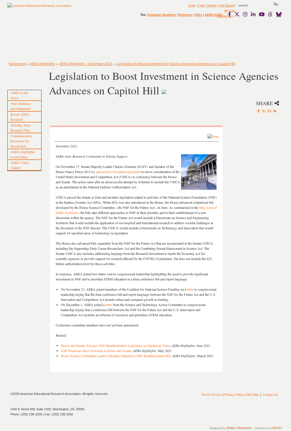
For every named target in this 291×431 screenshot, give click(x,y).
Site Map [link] (252, 394)
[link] (231, 14)
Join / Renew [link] (208, 5)
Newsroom (17, 64)
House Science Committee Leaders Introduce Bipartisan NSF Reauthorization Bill (116, 355)
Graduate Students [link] (161, 14)
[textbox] (248, 5)
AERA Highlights (42, 64)
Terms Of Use (211, 394)
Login (192, 5)
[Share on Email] (269, 111)
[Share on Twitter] (263, 111)
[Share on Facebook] (258, 111)
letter (190, 289)
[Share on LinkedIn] (275, 111)
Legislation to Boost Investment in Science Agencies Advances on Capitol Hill (176, 64)
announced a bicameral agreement (118, 171)
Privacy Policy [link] (234, 394)
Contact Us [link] (270, 394)
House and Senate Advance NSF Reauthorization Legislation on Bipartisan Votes (115, 345)
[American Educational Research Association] (39, 7)
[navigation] (23, 39)
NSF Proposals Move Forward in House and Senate (96, 350)
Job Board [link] (226, 5)
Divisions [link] (185, 14)
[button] (276, 4)
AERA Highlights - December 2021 (86, 64)
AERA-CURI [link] (213, 14)
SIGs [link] (198, 14)
